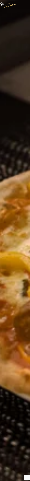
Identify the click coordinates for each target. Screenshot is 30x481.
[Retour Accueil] (8, 4)
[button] (26, 4)
